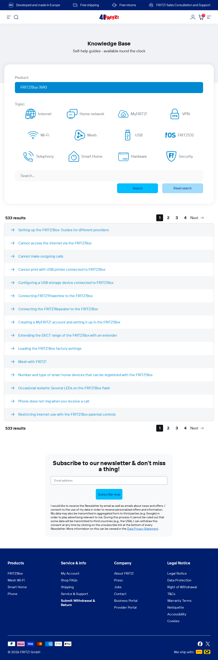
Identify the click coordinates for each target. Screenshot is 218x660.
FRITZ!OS (186, 135)
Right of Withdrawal (182, 587)
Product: (22, 77)
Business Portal (126, 600)
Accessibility (176, 614)
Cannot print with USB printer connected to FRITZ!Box (61, 269)
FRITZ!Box (15, 573)
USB (139, 135)
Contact (120, 594)
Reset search (183, 188)
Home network (92, 113)
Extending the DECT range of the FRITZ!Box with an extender (67, 335)
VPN (186, 113)
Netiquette (175, 607)
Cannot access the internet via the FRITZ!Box (55, 243)
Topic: (20, 104)
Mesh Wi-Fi (16, 580)
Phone (12, 594)
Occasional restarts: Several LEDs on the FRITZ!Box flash (64, 388)
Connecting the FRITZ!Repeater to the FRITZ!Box (58, 309)
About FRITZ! (124, 573)
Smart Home (91, 156)
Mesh (92, 135)
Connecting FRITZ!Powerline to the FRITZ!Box (55, 295)
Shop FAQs (69, 580)
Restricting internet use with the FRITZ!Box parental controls (67, 414)
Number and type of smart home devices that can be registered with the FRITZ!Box (85, 374)
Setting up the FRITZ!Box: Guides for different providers (63, 230)
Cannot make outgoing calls (40, 256)
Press (118, 580)
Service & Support (74, 594)
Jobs (118, 587)
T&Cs (171, 594)
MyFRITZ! (139, 113)
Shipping (67, 587)
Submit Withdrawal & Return (78, 602)
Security (186, 156)
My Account (70, 573)
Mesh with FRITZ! (32, 361)
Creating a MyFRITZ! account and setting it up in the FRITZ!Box (69, 322)
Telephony (45, 156)
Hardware (139, 156)
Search (137, 188)
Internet (45, 113)
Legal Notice (177, 573)
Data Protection (179, 580)
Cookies (173, 621)
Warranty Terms (179, 600)
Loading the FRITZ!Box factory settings (49, 348)
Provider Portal (125, 607)
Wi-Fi (44, 135)
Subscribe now (109, 494)
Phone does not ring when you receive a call (53, 401)
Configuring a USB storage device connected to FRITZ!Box (65, 282)
